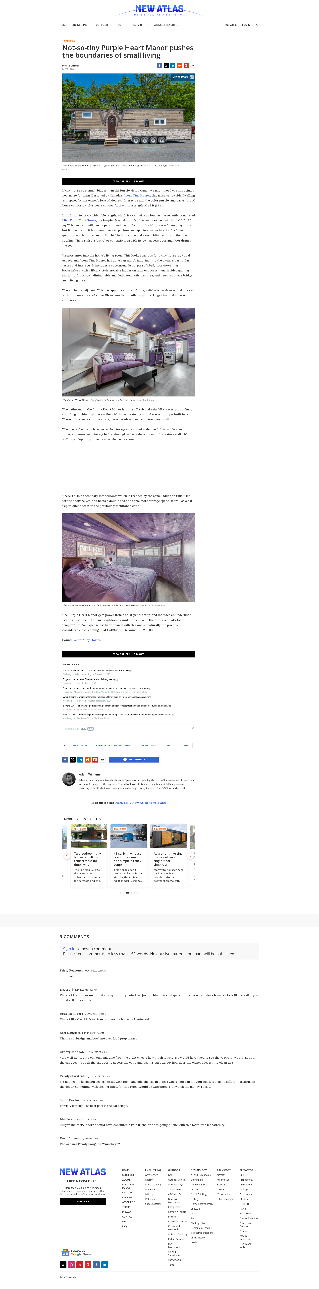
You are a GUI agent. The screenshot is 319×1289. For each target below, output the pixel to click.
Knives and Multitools (174, 1228)
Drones (195, 1189)
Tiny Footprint (148, 745)
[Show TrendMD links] (193, 728)
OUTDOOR (102, 24)
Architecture (151, 1174)
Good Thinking (199, 1194)
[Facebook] (159, 65)
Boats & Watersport (174, 1200)
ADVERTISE (128, 1202)
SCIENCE (244, 1174)
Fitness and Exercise (246, 1225)
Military (149, 1194)
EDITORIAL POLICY (128, 1186)
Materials (150, 1189)
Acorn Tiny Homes (137, 195)
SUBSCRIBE (231, 24)
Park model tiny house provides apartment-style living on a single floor (166, 860)
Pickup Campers (176, 1239)
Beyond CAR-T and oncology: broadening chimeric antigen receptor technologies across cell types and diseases (117, 706)
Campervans (175, 1207)
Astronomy (246, 1184)
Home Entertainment (202, 1203)
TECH (119, 24)
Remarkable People (201, 1227)
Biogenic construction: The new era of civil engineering (89, 679)
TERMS (126, 1207)
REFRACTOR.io (248, 1170)
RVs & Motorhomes (175, 1245)
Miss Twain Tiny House (79, 220)
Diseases (245, 1231)
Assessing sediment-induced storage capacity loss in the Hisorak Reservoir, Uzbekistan (105, 688)
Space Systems (153, 1203)
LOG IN (246, 24)
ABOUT (126, 1179)
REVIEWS (127, 1197)
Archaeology (246, 1179)
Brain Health (246, 1213)
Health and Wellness (245, 1245)
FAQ (124, 1226)
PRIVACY (127, 1211)
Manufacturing (153, 1184)
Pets (193, 1218)
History (195, 1199)
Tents (171, 1264)
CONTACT (128, 1216)
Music (194, 1213)
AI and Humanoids (201, 1174)
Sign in (69, 948)
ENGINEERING (79, 24)
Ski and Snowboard (174, 1253)
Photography (198, 1223)
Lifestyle (195, 1208)
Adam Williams (90, 774)
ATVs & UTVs (175, 1194)
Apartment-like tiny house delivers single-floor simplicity (128, 858)
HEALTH (244, 1203)
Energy (149, 1179)
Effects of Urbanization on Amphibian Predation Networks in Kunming (96, 670)
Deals (194, 1242)
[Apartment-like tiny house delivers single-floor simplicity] (128, 836)
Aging (243, 1208)
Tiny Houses (68, 41)
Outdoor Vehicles (177, 1179)
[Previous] (67, 855)
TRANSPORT (138, 24)
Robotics (150, 1199)
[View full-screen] (192, 77)
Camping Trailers (177, 1211)
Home (186, 745)
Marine (220, 1189)
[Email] (192, 65)
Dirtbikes (173, 1216)
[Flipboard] (186, 65)
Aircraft (221, 1174)
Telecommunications (202, 1232)
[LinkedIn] (172, 65)
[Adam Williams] (69, 779)
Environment (246, 1194)
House (170, 745)
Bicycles (221, 1184)
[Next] (190, 855)
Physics (244, 1199)
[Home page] (159, 10)
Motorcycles (223, 1194)
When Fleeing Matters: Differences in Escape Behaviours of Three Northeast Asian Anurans (107, 697)
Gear (170, 1174)
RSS (124, 1221)
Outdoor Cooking (177, 1234)
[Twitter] (166, 65)
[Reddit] (179, 65)
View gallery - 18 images (128, 181)
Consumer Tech (199, 1184)
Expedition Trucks (177, 1221)
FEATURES (128, 1192)
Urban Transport (226, 1199)
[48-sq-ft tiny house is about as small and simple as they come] (89, 836)
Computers (197, 1179)
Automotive (223, 1179)
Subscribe (83, 1201)
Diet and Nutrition (249, 1218)
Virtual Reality (198, 1237)
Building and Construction (113, 745)
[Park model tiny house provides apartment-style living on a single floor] (168, 836)
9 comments (137, 759)
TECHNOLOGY (199, 1170)
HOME (63, 24)
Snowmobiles (175, 1259)
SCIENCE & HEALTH (164, 24)
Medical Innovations (246, 1237)
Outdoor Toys (175, 1184)
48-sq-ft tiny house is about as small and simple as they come (88, 858)
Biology (244, 1189)
